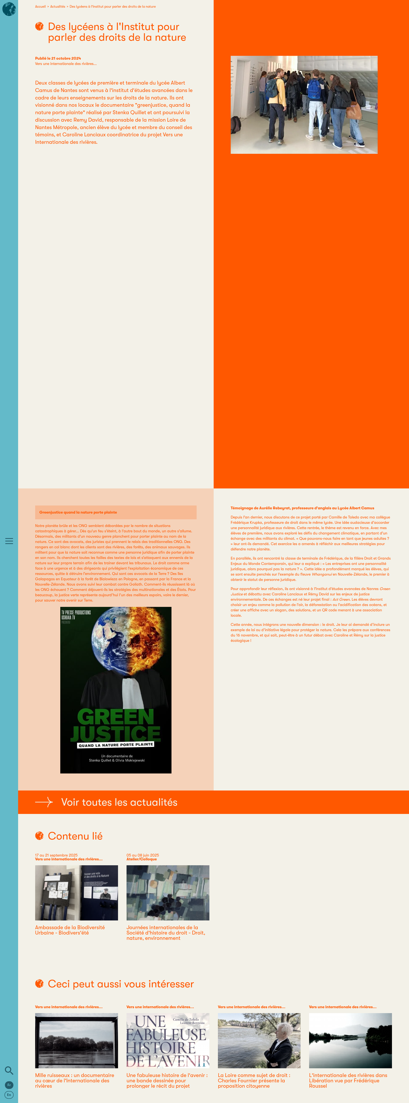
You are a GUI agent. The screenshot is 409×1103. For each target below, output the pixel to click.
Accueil (40, 7)
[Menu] (9, 541)
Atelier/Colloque (142, 859)
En (9, 1095)
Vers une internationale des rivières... (66, 64)
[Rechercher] (9, 1070)
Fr (9, 1085)
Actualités (57, 7)
